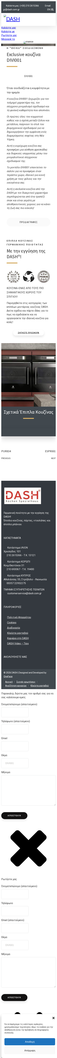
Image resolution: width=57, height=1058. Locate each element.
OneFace (8, 676)
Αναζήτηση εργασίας (16, 685)
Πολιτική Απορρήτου (19, 617)
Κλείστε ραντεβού (17, 633)
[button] (53, 1018)
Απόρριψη (29, 1050)
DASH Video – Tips (18, 643)
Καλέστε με (8, 31)
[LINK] (42, 5)
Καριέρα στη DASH (18, 638)
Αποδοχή (30, 1041)
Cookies (11, 622)
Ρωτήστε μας (9, 35)
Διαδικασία (13, 627)
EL (52, 9)
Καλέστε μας (8, 27)
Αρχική (9, 682)
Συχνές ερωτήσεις (25, 682)
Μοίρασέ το (8, 39)
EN (48, 9)
